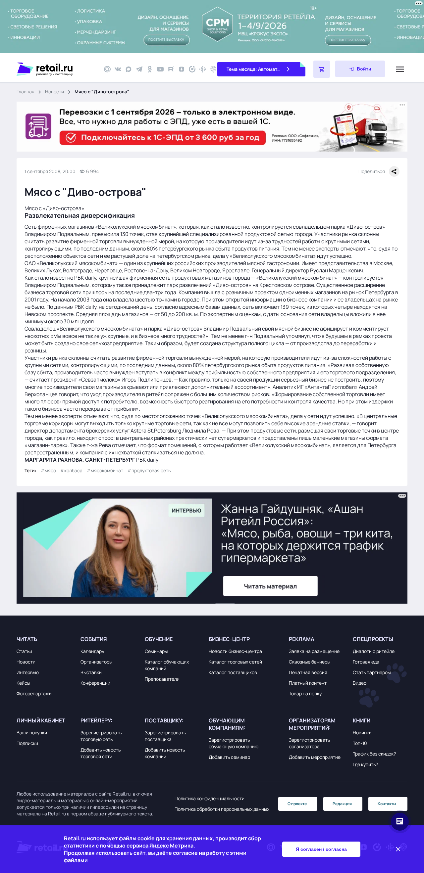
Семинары (156, 651)
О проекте (297, 803)
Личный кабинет (41, 720)
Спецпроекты (373, 639)
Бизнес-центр (229, 639)
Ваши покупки (32, 732)
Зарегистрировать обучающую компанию (233, 743)
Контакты (387, 803)
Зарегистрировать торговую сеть (101, 735)
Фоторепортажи (34, 693)
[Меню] (400, 69)
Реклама (301, 639)
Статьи (24, 651)
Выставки (91, 672)
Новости (54, 91)
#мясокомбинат (104, 470)
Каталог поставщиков (233, 672)
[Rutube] (171, 69)
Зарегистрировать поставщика (165, 735)
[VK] (118, 69)
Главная (25, 91)
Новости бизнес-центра (235, 651)
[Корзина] (321, 69)
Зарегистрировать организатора (309, 743)
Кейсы (23, 683)
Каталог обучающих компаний (167, 665)
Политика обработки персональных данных (222, 809)
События (93, 639)
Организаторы (96, 662)
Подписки (27, 743)
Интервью (28, 672)
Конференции (95, 683)
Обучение (159, 639)
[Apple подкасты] (213, 69)
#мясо (48, 470)
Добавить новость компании (165, 753)
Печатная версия (308, 672)
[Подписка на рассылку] (107, 69)
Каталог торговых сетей (235, 662)
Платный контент (308, 683)
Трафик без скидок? (374, 754)
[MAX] (128, 69)
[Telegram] (139, 69)
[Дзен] (181, 69)
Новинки (362, 732)
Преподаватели (162, 679)
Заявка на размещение (314, 651)
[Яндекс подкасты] (192, 69)
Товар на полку (305, 693)
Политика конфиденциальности (209, 798)
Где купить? (365, 764)
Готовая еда (366, 662)
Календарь (92, 651)
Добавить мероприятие (315, 757)
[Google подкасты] (202, 69)
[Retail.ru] (56, 69)
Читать (27, 639)
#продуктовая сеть (149, 470)
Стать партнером (372, 672)
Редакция (342, 803)
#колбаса (71, 470)
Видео (359, 683)
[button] (47, 639)
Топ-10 (360, 743)
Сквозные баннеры (309, 662)
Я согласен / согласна (321, 849)
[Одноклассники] (149, 69)
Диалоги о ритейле (374, 651)
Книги (361, 720)
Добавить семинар (229, 757)
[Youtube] (160, 69)
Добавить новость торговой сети (100, 753)
